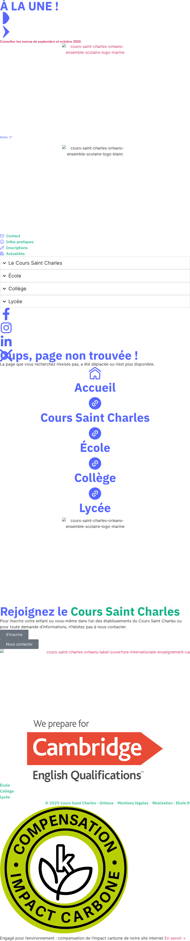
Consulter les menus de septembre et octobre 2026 (40, 41)
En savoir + (175, 938)
